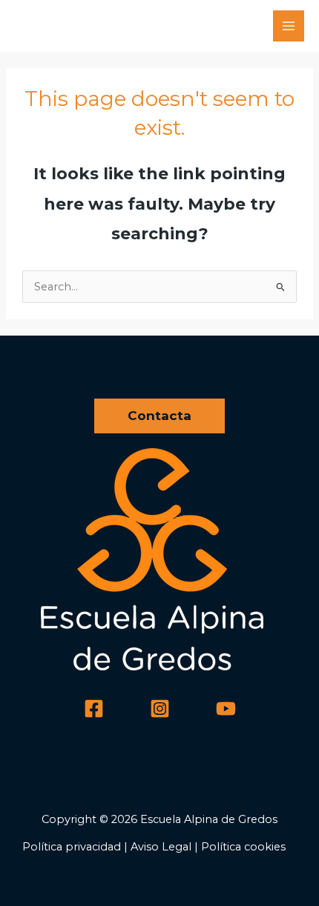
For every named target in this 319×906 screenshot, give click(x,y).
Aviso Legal (161, 846)
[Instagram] (160, 708)
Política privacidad (71, 846)
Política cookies (243, 846)
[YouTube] (226, 708)
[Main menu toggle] (288, 25)
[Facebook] (94, 708)
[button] (159, 416)
